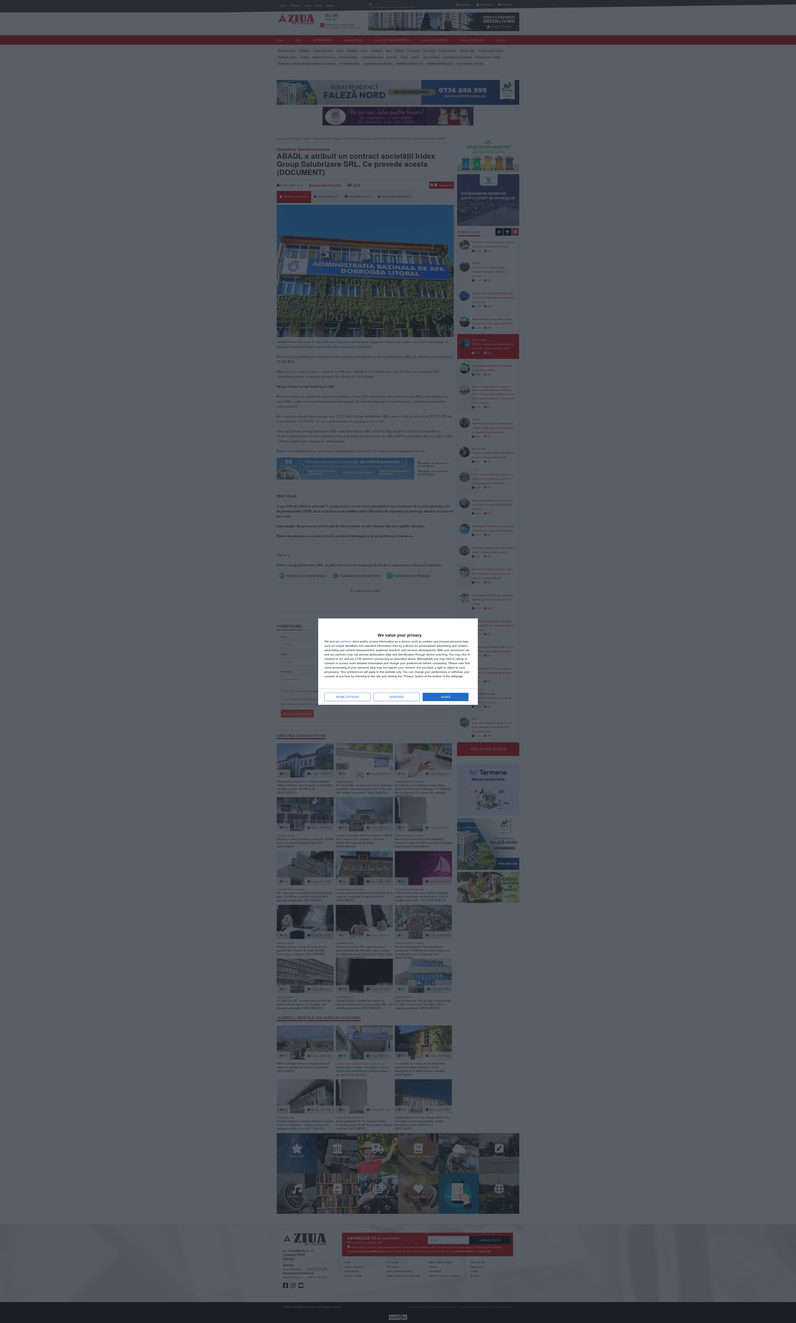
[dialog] (398, 661)
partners (346, 641)
